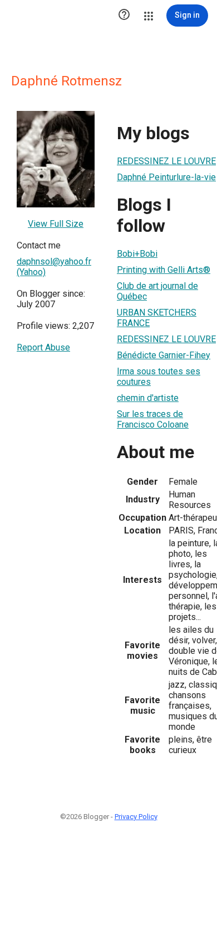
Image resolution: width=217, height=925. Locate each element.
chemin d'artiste (148, 398)
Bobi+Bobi (137, 253)
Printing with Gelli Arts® (163, 270)
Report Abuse (43, 347)
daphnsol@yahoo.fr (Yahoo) (54, 266)
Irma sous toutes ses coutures (158, 376)
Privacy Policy (136, 816)
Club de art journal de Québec (157, 291)
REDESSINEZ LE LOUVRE (166, 161)
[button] (124, 15)
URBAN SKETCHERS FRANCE (156, 317)
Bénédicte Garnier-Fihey (163, 355)
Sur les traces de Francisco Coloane (153, 419)
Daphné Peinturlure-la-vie (166, 177)
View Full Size (55, 223)
